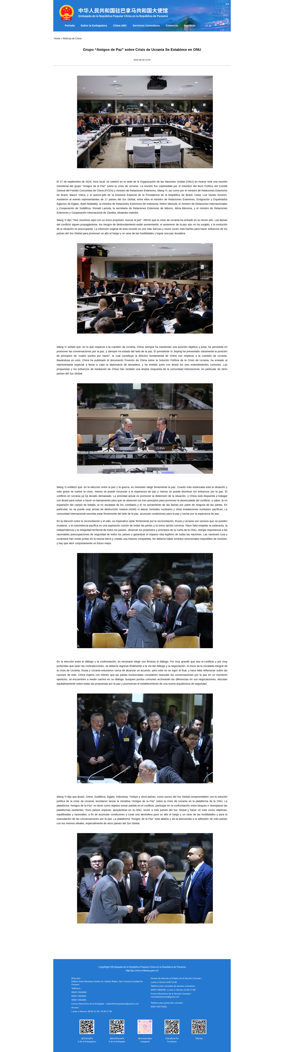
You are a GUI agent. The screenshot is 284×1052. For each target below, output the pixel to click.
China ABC (120, 25)
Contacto (189, 25)
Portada (70, 25)
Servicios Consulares (146, 25)
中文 (227, 4)
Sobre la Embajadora (94, 25)
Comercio (172, 25)
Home (57, 38)
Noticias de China (72, 38)
